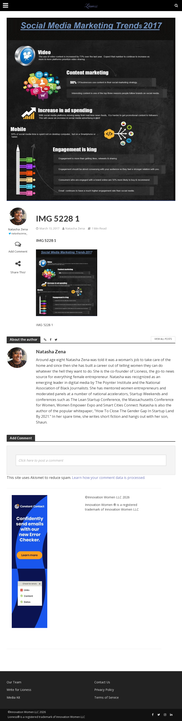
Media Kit (13, 697)
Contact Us (102, 682)
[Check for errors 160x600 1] (29, 561)
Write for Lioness (19, 690)
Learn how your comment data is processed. (108, 477)
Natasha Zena (18, 229)
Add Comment (17, 251)
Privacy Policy (104, 690)
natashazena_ (19, 233)
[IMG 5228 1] (66, 282)
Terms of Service (106, 697)
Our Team (14, 682)
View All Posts (163, 338)
